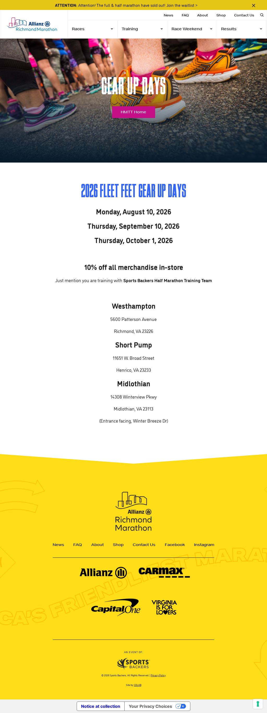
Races (78, 29)
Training (130, 29)
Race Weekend (187, 29)
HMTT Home (133, 112)
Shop (221, 15)
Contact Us (244, 15)
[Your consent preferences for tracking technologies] (258, 704)
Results (228, 29)
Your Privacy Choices (150, 706)
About (202, 15)
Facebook (175, 544)
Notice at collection (100, 706)
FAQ (185, 15)
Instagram (204, 544)
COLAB (137, 684)
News (168, 15)
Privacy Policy (158, 675)
